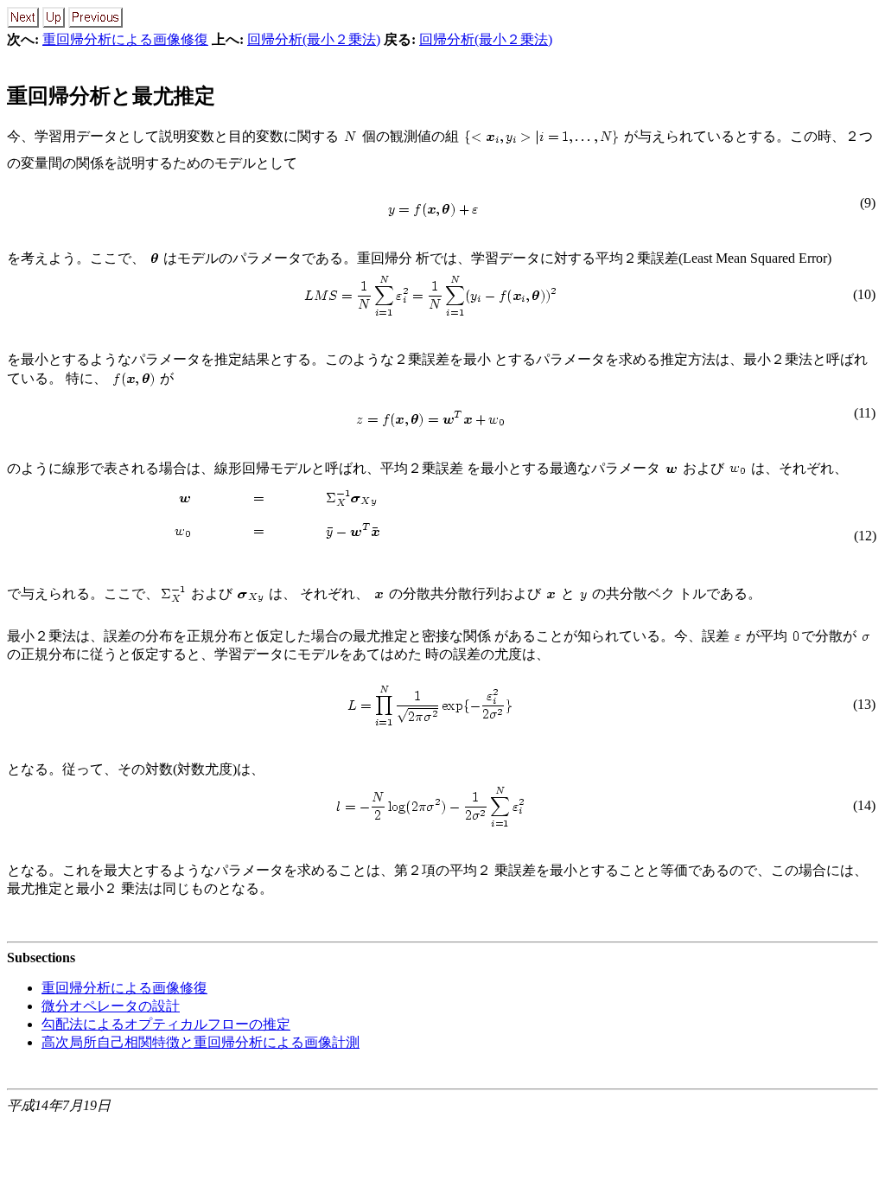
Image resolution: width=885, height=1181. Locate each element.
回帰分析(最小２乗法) (313, 39)
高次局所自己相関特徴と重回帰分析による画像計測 (200, 1042)
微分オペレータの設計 (110, 1006)
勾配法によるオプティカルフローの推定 (165, 1024)
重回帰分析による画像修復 (125, 39)
